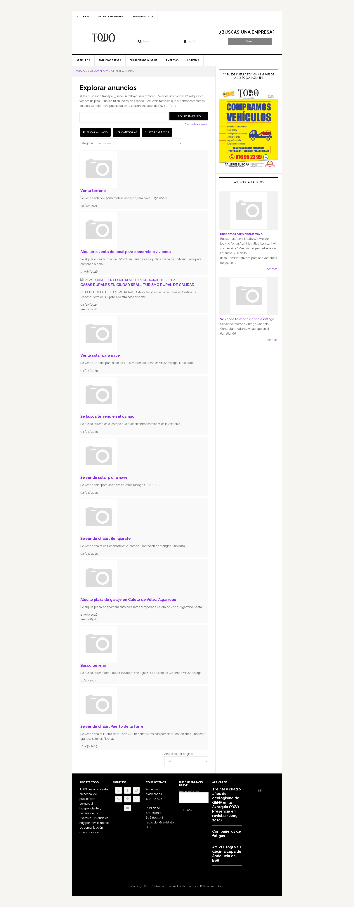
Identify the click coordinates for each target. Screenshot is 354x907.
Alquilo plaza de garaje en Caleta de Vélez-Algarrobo (128, 599)
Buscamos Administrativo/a (241, 234)
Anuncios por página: (178, 754)
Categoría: (86, 143)
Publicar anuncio (95, 132)
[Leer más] (271, 269)
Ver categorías (126, 132)
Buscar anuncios (157, 132)
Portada (81, 71)
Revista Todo (103, 38)
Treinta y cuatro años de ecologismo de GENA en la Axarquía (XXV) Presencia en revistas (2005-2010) (226, 804)
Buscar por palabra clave (189, 791)
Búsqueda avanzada (196, 124)
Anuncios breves (98, 71)
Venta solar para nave (100, 355)
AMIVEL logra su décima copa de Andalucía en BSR (226, 854)
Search (250, 41)
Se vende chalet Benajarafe (105, 538)
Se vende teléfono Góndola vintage (247, 319)
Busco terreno (93, 665)
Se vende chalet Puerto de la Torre (111, 726)
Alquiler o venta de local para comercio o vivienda (125, 252)
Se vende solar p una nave (104, 477)
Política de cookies (211, 886)
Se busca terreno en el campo (107, 416)
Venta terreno (93, 190)
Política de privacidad (185, 886)
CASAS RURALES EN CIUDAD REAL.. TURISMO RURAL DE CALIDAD (137, 285)
